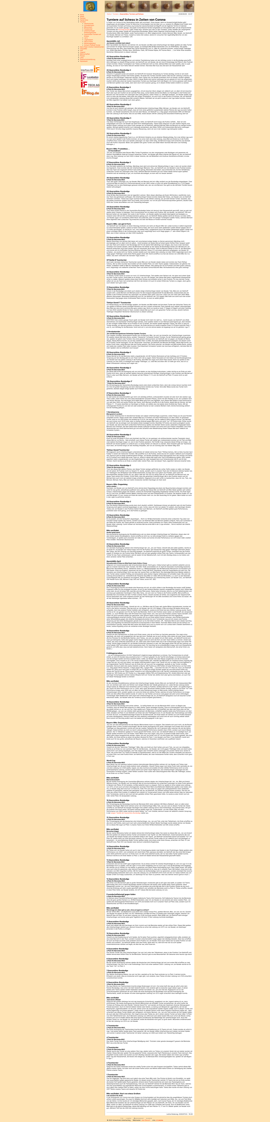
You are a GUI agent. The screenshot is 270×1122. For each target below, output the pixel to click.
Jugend (82, 52)
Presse (82, 56)
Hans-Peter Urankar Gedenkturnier (92, 47)
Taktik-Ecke (84, 20)
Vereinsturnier (89, 23)
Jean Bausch (145, 1120)
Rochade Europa (124, 29)
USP (81, 50)
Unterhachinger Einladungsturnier (90, 31)
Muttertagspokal (90, 43)
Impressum (84, 61)
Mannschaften (85, 54)
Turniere (83, 22)
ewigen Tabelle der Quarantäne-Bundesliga (126, 813)
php (159, 1120)
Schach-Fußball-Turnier (92, 45)
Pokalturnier (88, 29)
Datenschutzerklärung (87, 59)
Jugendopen (88, 40)
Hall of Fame (88, 41)
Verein (82, 16)
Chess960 (83, 49)
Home (82, 14)
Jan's (86, 38)
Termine (82, 18)
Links (82, 57)
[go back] (128, 1118)
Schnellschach (89, 25)
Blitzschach (88, 27)
